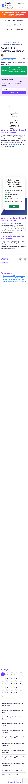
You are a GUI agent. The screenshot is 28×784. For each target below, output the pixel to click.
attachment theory (13, 144)
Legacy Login (20, 3)
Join (14, 206)
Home (3, 43)
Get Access (14, 92)
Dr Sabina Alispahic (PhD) (9, 58)
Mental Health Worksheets (14, 43)
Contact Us (19, 29)
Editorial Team (19, 25)
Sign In (21, 7)
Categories (8, 29)
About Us (8, 25)
